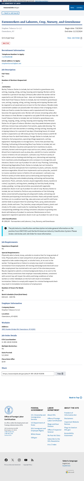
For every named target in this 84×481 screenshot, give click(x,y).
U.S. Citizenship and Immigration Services (38, 417)
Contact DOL (8, 435)
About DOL (52, 415)
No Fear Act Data (54, 435)
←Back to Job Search (10, 13)
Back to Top (74, 397)
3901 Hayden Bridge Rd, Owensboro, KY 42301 (18, 329)
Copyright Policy (27, 465)
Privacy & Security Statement (12, 465)
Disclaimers (68, 418)
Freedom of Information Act (70, 414)
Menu (72, 8)
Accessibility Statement (69, 434)
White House (35, 434)
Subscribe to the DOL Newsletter (54, 440)
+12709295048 (7, 57)
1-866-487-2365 (8, 433)
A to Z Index (52, 444)
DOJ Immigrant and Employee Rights (38, 429)
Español (80, 8)
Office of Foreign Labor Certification (55, 419)
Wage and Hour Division (53, 425)
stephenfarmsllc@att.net (11, 63)
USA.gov (34, 437)
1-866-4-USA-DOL (9, 432)
